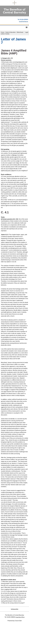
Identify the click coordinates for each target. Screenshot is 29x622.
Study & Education (10, 32)
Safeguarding (14, 609)
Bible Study (20, 32)
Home (2, 32)
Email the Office (20, 617)
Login (26, 32)
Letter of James (5, 33)
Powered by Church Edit (15, 620)
